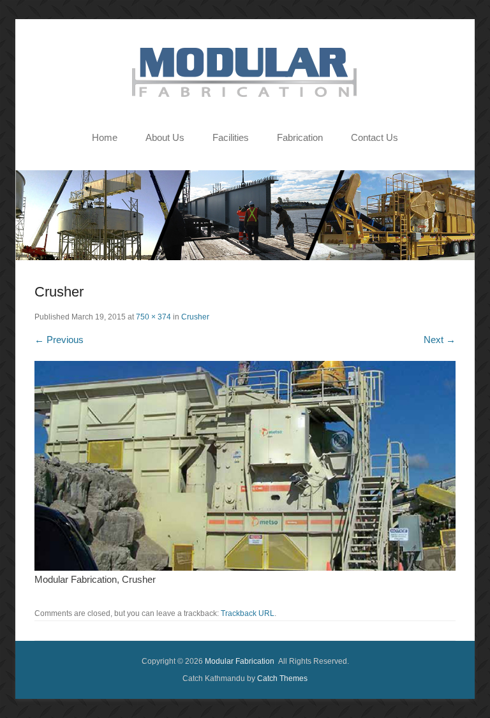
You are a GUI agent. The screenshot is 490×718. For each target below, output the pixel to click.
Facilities (230, 137)
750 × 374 (153, 316)
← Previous (59, 339)
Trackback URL (247, 613)
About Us (164, 137)
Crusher (195, 316)
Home (104, 137)
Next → (440, 339)
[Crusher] (245, 466)
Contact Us (374, 137)
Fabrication (300, 137)
